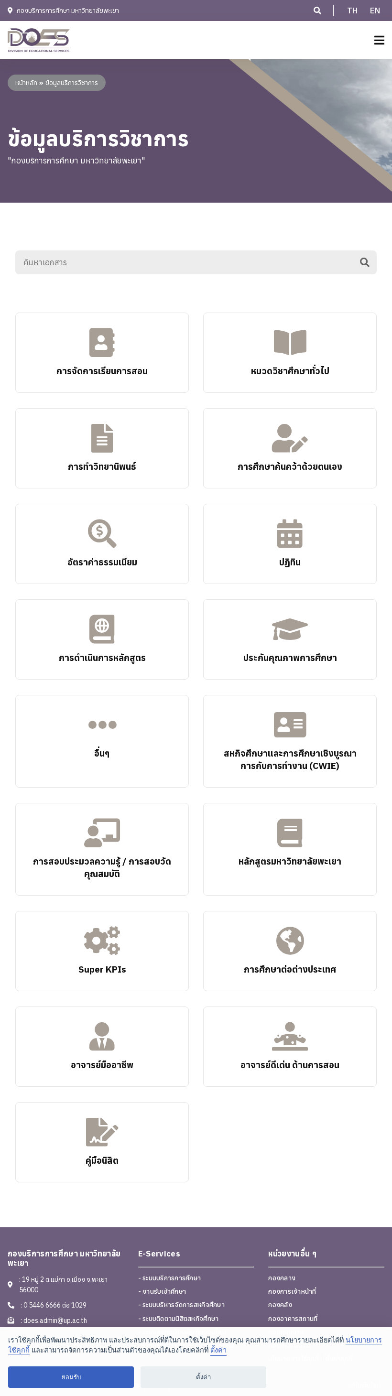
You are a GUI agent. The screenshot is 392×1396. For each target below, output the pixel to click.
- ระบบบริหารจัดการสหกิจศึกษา (181, 1304)
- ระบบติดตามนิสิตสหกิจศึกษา (178, 1318)
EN (375, 10)
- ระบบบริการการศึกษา (169, 1278)
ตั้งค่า (218, 1350)
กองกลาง (281, 1278)
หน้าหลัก (26, 82)
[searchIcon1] (317, 10)
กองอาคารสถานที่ (292, 1318)
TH (352, 10)
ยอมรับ (71, 1377)
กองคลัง (280, 1304)
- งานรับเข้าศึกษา (162, 1291)
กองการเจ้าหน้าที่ (292, 1291)
